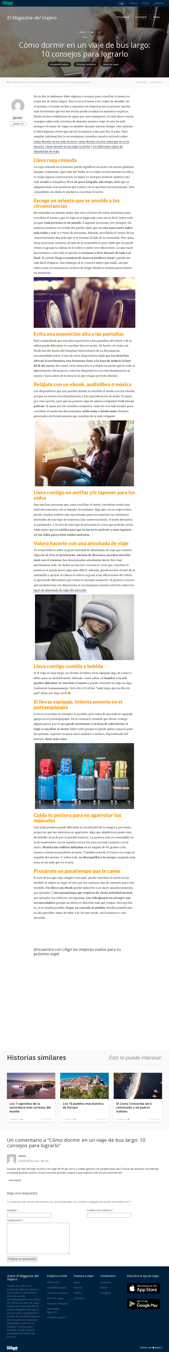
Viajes (77, 1282)
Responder (15, 1180)
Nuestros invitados (57, 1303)
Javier (14, 1119)
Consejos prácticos (86, 64)
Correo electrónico (100, 1210)
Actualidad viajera (59, 64)
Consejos (141, 17)
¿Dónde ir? (79, 1298)
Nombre (12, 1210)
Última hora (53, 1282)
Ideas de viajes (111, 64)
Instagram (105, 1292)
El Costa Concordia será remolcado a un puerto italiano (134, 1107)
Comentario (15, 1220)
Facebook (105, 1282)
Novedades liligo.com (53, 1310)
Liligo (121, 1119)
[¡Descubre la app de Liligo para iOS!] (143, 1288)
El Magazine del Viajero (31, 17)
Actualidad (123, 17)
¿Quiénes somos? (57, 1317)
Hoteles (78, 1287)
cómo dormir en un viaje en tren (55, 141)
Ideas (156, 17)
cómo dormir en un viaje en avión (67, 146)
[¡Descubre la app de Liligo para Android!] (143, 1303)
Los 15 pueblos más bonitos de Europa (83, 1106)
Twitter (104, 1287)
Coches (78, 1292)
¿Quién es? (18, 123)
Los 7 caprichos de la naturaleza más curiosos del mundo (30, 1107)
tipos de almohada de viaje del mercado (60, 590)
